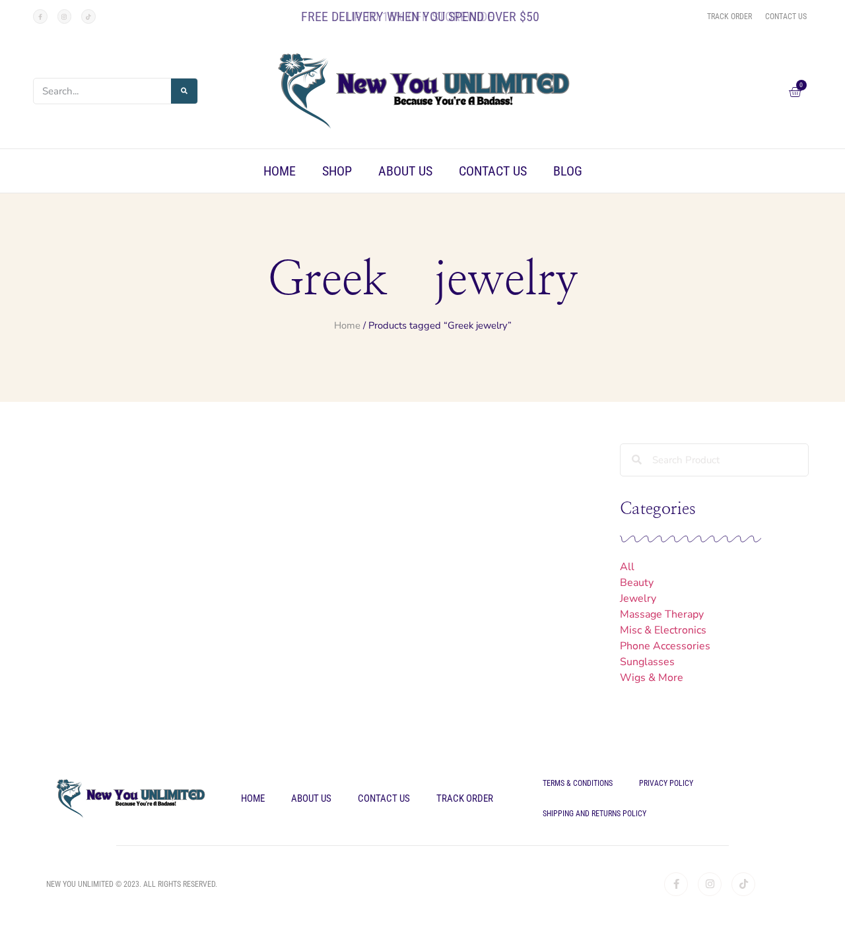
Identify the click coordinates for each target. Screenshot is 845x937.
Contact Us (493, 171)
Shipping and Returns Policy (594, 813)
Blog (567, 171)
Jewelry (638, 598)
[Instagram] (64, 16)
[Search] (184, 91)
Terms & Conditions (578, 783)
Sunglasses (647, 662)
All (627, 567)
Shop (337, 171)
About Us (405, 171)
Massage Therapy (662, 614)
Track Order (464, 798)
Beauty (637, 582)
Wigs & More (651, 677)
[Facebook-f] (40, 16)
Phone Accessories (665, 646)
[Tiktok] (88, 16)
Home (279, 171)
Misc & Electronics (663, 630)
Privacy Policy (666, 783)
